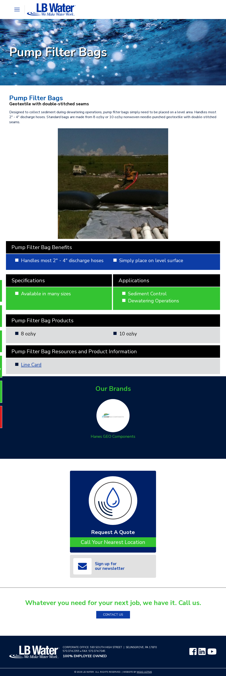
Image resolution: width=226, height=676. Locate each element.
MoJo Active (144, 672)
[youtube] (212, 651)
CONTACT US (113, 615)
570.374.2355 (71, 651)
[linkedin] (201, 651)
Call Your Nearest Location (113, 542)
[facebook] (192, 651)
